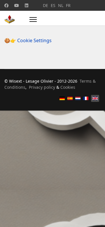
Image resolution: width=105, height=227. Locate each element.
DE (45, 5)
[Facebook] (6, 5)
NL (60, 5)
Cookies (67, 87)
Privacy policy (42, 87)
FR (68, 5)
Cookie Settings (34, 40)
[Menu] (33, 19)
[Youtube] (16, 5)
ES (53, 5)
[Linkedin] (26, 5)
